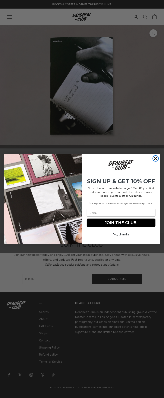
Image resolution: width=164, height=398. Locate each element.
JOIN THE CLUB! (121, 222)
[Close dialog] (155, 158)
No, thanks (121, 234)
